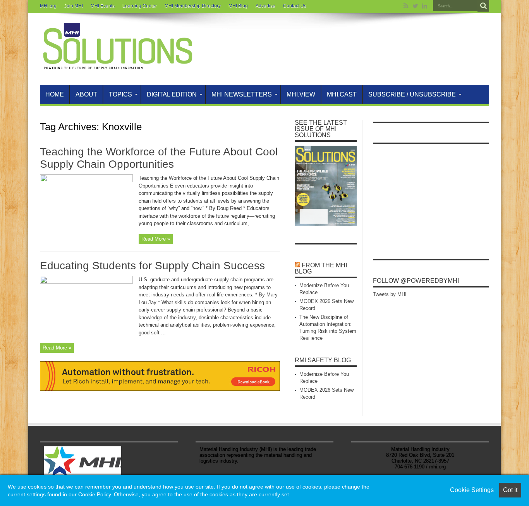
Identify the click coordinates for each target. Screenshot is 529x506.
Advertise (265, 6)
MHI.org (48, 6)
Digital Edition (172, 94)
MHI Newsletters (241, 94)
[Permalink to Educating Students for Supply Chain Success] (86, 282)
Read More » (155, 239)
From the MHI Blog (321, 268)
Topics (120, 94)
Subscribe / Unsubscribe (412, 94)
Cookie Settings (472, 490)
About (86, 94)
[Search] (483, 6)
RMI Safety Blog (323, 360)
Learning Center (139, 6)
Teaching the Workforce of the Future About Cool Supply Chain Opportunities (159, 158)
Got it (510, 490)
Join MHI (73, 6)
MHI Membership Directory (193, 6)
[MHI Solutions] (117, 65)
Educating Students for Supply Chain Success (152, 266)
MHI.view (301, 94)
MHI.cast (342, 94)
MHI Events (103, 6)
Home (54, 94)
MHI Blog (238, 6)
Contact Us (294, 6)
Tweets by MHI (390, 294)
